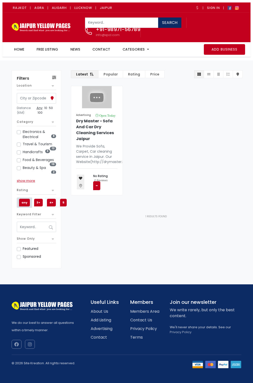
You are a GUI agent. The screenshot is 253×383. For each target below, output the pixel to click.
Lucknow (83, 7)
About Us (99, 311)
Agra (39, 7)
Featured (30, 248)
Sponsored (32, 256)
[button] (197, 7)
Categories (134, 49)
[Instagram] (237, 7)
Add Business (224, 49)
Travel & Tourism (37, 144)
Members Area (144, 311)
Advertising (83, 115)
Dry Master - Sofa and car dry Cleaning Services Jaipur (95, 130)
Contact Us (141, 320)
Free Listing (47, 49)
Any (39, 108)
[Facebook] (230, 7)
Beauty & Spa (34, 167)
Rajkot (20, 7)
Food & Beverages (38, 159)
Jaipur (106, 7)
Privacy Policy (143, 328)
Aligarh (59, 7)
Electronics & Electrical (34, 134)
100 (40, 112)
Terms (136, 337)
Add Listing (101, 320)
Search (169, 22)
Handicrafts (33, 151)
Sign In (213, 7)
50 (51, 108)
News (75, 49)
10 (45, 108)
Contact (101, 49)
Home (19, 49)
